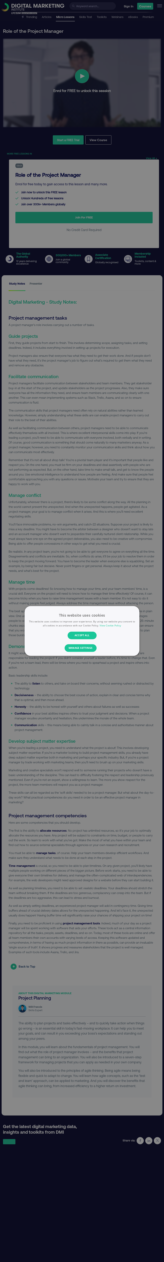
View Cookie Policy (110, 625)
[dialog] (82, 631)
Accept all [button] (82, 635)
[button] (82, 648)
